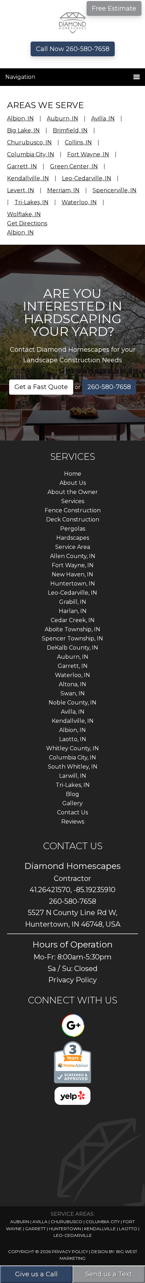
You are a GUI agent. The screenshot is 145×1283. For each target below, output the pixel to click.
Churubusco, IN (29, 142)
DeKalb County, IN (72, 647)
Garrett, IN (22, 166)
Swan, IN (73, 693)
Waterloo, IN (79, 202)
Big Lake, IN (23, 130)
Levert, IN (20, 190)
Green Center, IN (74, 166)
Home (72, 473)
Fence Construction (73, 510)
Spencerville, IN (115, 190)
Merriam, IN (63, 190)
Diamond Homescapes (72, 22)
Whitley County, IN (72, 748)
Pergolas (72, 528)
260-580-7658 (109, 387)
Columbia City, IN (30, 154)
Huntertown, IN (72, 583)
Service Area (72, 547)
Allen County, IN (72, 556)
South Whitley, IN (72, 766)
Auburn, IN (62, 118)
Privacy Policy (72, 980)
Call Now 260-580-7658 (72, 49)
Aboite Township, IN (72, 629)
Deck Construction (72, 519)
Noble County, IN (72, 702)
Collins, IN (78, 142)
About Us (72, 483)
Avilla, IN (103, 118)
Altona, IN (72, 684)
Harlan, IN (73, 611)
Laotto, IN (72, 739)
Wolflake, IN (24, 214)
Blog (72, 794)
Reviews (72, 821)
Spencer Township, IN (72, 638)
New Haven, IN (72, 574)
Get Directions (27, 223)
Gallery (72, 803)
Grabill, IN (72, 602)
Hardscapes (72, 537)
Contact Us (72, 812)
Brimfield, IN (70, 130)
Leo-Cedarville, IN (86, 178)
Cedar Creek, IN (73, 620)
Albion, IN (20, 118)
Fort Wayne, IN (88, 154)
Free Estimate (114, 8)
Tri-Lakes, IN (31, 202)
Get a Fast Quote (41, 387)
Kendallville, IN (28, 178)
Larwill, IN (72, 775)
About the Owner (73, 492)
